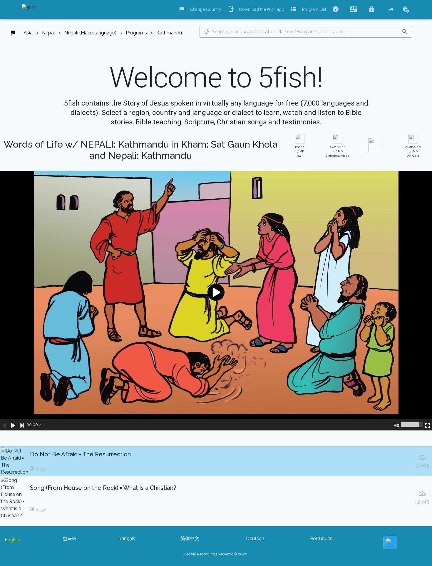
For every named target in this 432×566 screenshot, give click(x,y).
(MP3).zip (413, 151)
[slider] (412, 424)
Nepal (48, 33)
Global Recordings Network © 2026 (216, 554)
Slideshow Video (337, 151)
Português (321, 538)
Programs (136, 33)
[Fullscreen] (427, 424)
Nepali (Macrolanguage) (90, 33)
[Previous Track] (4, 424)
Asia (28, 33)
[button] (206, 31)
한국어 (70, 538)
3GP (299, 151)
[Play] (13, 424)
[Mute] (396, 424)
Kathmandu (169, 33)
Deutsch (255, 538)
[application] (216, 300)
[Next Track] (22, 424)
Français (126, 538)
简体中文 (189, 538)
